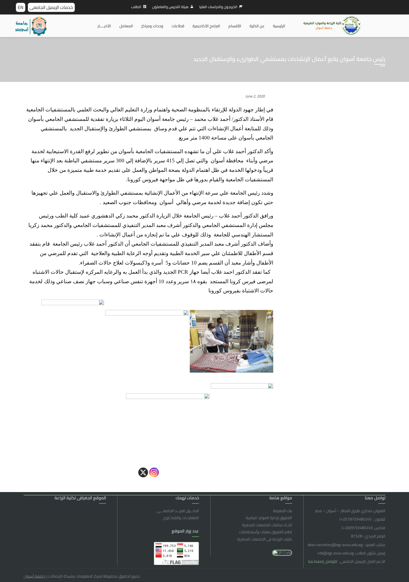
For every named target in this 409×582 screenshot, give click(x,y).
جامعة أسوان (34, 576)
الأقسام (234, 26)
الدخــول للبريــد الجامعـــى (178, 510)
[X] (143, 472)
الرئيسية (279, 26)
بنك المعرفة (282, 510)
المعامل (126, 26)
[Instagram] (154, 472)
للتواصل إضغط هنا (323, 561)
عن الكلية (257, 26)
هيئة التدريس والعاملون (170, 6)
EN (20, 7)
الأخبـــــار (104, 26)
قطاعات (178, 26)
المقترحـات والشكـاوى (181, 517)
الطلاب (136, 6)
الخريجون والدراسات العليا (218, 6)
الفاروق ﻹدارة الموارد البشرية (269, 517)
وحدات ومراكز (152, 26)
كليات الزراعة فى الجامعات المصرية (264, 539)
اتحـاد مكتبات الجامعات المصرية (267, 525)
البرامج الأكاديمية (206, 26)
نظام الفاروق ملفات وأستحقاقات (265, 531)
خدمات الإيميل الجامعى (51, 7)
